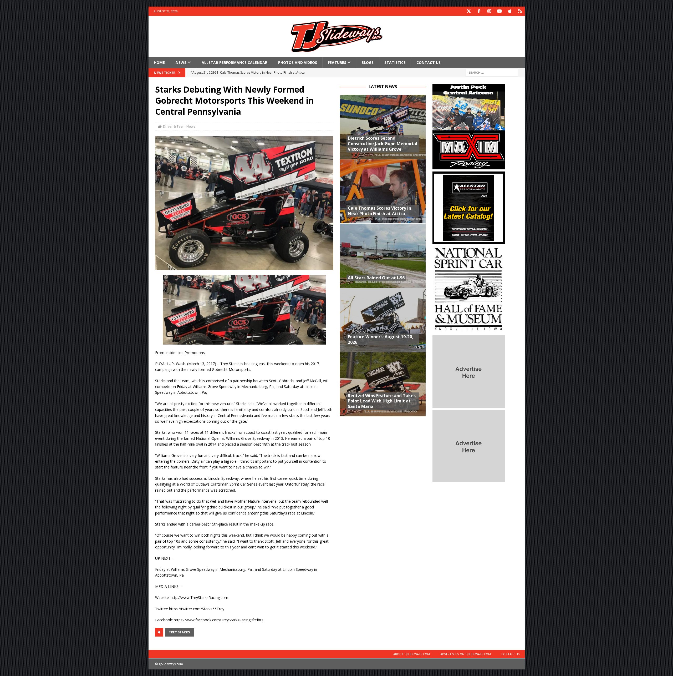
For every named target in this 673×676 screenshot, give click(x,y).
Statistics (395, 62)
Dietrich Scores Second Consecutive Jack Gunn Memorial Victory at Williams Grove (382, 143)
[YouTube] (499, 11)
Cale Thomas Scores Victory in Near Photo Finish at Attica (379, 210)
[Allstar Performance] (468, 240)
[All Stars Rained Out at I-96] (383, 255)
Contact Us (428, 62)
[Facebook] (479, 11)
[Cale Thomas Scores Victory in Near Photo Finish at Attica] (383, 191)
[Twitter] (468, 11)
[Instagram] (489, 11)
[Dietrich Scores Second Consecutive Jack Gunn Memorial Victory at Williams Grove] (383, 127)
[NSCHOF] (468, 330)
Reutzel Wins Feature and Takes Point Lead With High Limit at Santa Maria (382, 401)
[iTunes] (509, 11)
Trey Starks (179, 632)
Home (159, 62)
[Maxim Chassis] (468, 166)
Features (337, 62)
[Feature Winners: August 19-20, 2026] (383, 320)
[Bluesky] (520, 11)
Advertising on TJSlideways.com (465, 654)
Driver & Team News (179, 126)
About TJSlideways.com (411, 654)
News (181, 62)
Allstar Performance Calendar (234, 62)
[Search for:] (492, 72)
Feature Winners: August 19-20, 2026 (380, 339)
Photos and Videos (297, 62)
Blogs (367, 62)
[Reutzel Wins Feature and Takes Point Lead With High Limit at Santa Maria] (383, 384)
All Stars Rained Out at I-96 (376, 278)
